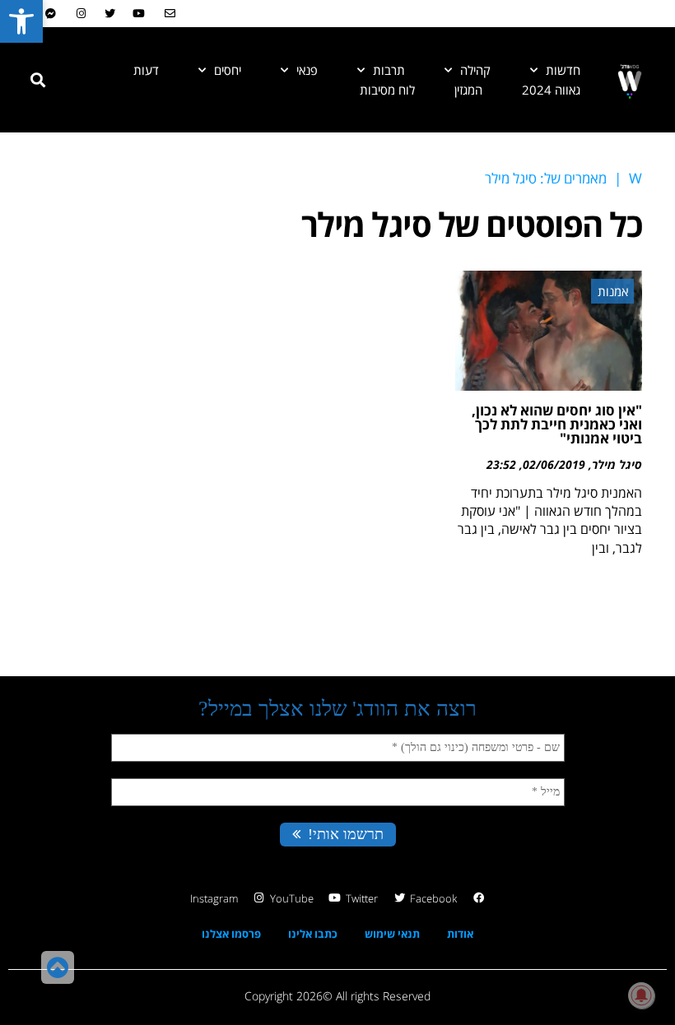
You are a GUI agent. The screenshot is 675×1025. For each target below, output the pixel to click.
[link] (21, 21)
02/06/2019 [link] (554, 464)
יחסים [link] (227, 70)
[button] (38, 80)
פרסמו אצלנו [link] (231, 933)
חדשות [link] (563, 70)
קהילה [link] (475, 70)
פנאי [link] (307, 70)
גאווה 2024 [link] (551, 89)
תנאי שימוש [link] (392, 933)
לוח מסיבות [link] (387, 89)
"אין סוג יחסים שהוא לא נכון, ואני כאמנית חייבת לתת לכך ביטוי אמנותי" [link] (557, 424)
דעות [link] (146, 70)
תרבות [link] (389, 70)
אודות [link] (460, 933)
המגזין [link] (468, 89)
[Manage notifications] (641, 995)
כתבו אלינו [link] (313, 933)
